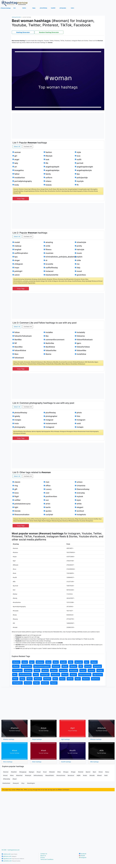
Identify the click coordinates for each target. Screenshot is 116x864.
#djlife (78, 775)
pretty (79, 246)
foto (78, 416)
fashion (49, 152)
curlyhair (49, 514)
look (47, 159)
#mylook (38, 679)
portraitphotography (23, 181)
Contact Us (43, 853)
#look (56, 662)
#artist (70, 679)
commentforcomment (55, 340)
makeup (17, 246)
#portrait (79, 662)
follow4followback (85, 340)
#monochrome (61, 775)
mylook (80, 496)
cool (47, 493)
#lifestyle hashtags (95, 739)
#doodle (92, 775)
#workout (95, 679)
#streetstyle (17, 670)
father (17, 174)
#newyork (16, 783)
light (16, 507)
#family (15, 666)
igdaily (17, 416)
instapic (17, 420)
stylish (79, 257)
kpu (16, 257)
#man (15, 679)
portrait (80, 163)
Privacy (42, 857)
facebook (83, 853)
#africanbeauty (38, 775)
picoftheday (51, 413)
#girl (31, 662)
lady (16, 163)
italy (78, 268)
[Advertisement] (58, 125)
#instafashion (26, 666)
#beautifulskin (49, 775)
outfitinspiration (21, 253)
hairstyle (80, 249)
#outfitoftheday (25, 674)
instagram (81, 420)
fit (77, 185)
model (17, 242)
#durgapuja (22, 772)
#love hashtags (7, 762)
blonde (17, 511)
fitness (48, 249)
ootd (79, 423)
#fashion (16, 662)
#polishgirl (44, 674)
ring (16, 486)
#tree (59, 772)
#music (82, 670)
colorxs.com (10, 854)
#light (78, 679)
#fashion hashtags (8, 739)
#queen (53, 683)
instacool (49, 271)
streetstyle (81, 242)
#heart (15, 779)
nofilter (17, 500)
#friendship (6, 779)
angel (16, 159)
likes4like (18, 347)
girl (15, 156)
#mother (45, 683)
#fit (81, 666)
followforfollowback (23, 336)
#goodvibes (98, 674)
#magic (73, 772)
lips (78, 174)
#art (86, 662)
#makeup (28, 670)
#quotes (86, 679)
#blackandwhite (84, 674)
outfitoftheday (52, 268)
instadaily (81, 332)
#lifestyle (40, 662)
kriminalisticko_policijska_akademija (61, 257)
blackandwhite (52, 275)
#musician (73, 670)
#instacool (55, 674)
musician (49, 253)
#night (36, 683)
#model (88, 666)
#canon (73, 674)
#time (12, 775)
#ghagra (31, 772)
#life (70, 662)
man (47, 482)
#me (14, 674)
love (78, 156)
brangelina (19, 170)
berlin (48, 507)
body (16, 185)
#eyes (62, 679)
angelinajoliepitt (52, 167)
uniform (49, 177)
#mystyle (56, 666)
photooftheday (20, 413)
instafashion (19, 177)
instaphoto (81, 514)
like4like (18, 340)
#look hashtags (36, 762)
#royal (39, 772)
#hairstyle (63, 670)
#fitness (54, 670)
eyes (79, 500)
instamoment (51, 423)
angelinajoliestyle (84, 170)
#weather (14, 772)
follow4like (81, 350)
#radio (85, 775)
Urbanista (81, 486)
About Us (43, 855)
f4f (15, 343)
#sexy (107, 772)
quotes (49, 511)
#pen (94, 772)
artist (48, 504)
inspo (16, 268)
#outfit (63, 662)
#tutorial (80, 772)
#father (94, 662)
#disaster (52, 772)
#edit (105, 775)
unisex (79, 482)
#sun (55, 679)
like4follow (50, 347)
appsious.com (13, 858)
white (79, 504)
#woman (5, 772)
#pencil (88, 772)
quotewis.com (11, 861)
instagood (50, 427)
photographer (51, 416)
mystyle (80, 181)
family (48, 174)
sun (47, 500)
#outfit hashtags (66, 762)
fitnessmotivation (21, 514)
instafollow (81, 354)
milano (48, 181)
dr (46, 260)
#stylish (91, 670)
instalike (49, 332)
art (15, 167)
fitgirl (16, 496)
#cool (29, 679)
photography (19, 427)
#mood (64, 674)
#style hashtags (37, 739)
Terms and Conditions (46, 859)
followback (19, 358)
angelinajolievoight (85, 167)
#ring (22, 679)
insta (16, 423)
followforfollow (83, 347)
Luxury (48, 489)
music (79, 253)
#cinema (28, 683)
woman (17, 152)
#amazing (97, 666)
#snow (101, 772)
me (78, 264)
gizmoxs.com (9, 856)
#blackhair (19, 775)
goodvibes (81, 275)
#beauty (73, 666)
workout (80, 511)
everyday (81, 493)
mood (79, 271)
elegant (80, 507)
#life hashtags (94, 762)
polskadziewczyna (22, 504)
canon (17, 275)
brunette (49, 264)
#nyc (22, 783)
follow (17, 332)
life (47, 163)
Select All (17, 146)
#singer (100, 670)
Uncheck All (28, 146)
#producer (71, 775)
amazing (49, 242)
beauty (49, 185)
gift (15, 489)
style (79, 152)
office (48, 486)
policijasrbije (82, 177)
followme (81, 336)
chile (79, 260)
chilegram (18, 264)
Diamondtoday (83, 489)
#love (48, 662)
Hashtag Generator (16, 17)
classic (17, 482)
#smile (37, 670)
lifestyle (49, 156)
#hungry (65, 772)
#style (25, 662)
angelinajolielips (52, 170)
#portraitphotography (41, 666)
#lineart (99, 775)
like (47, 336)
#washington (31, 783)
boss (16, 493)
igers (79, 343)
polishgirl (18, 271)
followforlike (51, 350)
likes (16, 354)
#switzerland (6, 783)
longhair (17, 249)
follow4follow (20, 350)
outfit (79, 159)
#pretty (45, 670)
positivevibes (51, 496)
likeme (48, 354)
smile (48, 246)
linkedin (82, 855)
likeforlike (50, 343)
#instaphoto (17, 683)
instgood (49, 420)
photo (79, 413)
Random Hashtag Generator (49, 32)
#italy (36, 674)
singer (17, 260)
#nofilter (47, 679)
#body (65, 666)
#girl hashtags (65, 739)
